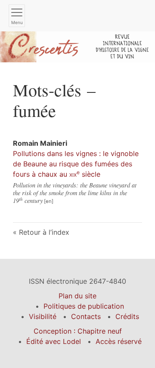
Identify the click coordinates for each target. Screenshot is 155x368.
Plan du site (77, 295)
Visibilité (42, 316)
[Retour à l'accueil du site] (77, 46)
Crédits (127, 316)
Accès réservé (119, 341)
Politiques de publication (83, 306)
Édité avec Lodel (53, 341)
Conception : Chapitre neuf (78, 331)
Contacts (86, 316)
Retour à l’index (44, 232)
